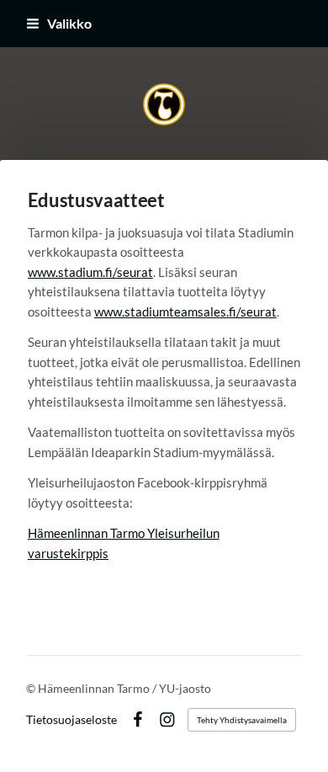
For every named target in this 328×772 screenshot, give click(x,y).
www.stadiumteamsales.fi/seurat (185, 311)
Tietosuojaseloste (71, 720)
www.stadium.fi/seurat (90, 272)
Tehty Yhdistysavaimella (242, 720)
